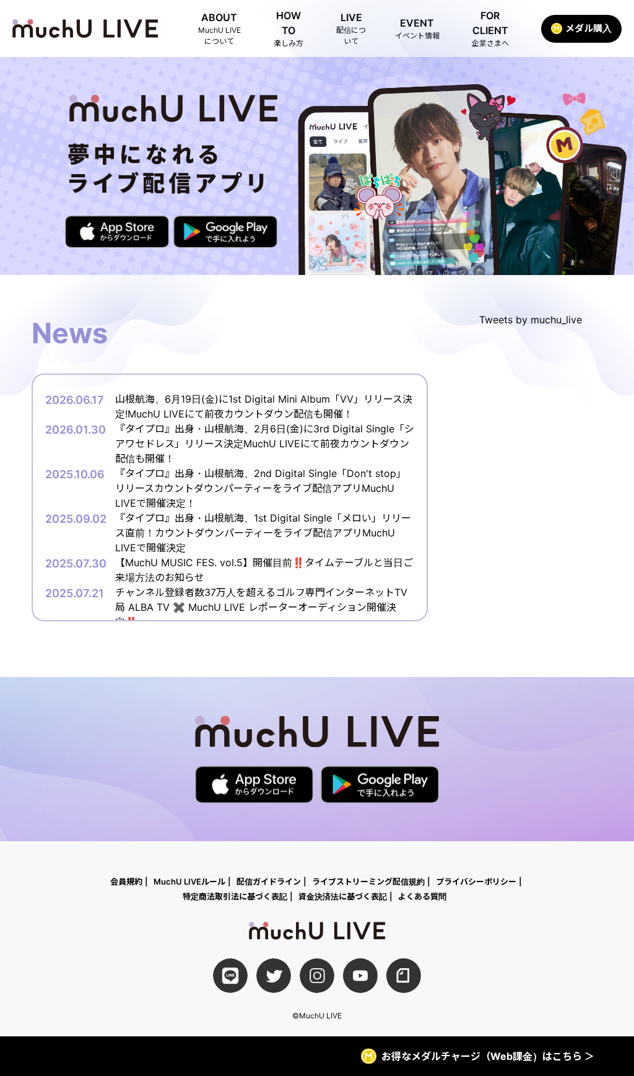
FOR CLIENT (490, 28)
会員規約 (126, 881)
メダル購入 (588, 28)
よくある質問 (422, 896)
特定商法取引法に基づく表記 (235, 896)
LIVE (351, 28)
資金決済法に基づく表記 (342, 896)
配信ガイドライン (269, 881)
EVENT (417, 28)
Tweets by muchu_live (530, 319)
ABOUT (219, 28)
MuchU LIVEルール (189, 881)
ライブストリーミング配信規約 (368, 881)
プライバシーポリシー (476, 881)
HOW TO (288, 28)
